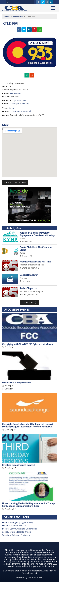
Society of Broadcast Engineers (16, 531)
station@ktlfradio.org (19, 103)
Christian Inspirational (21, 111)
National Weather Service (14, 525)
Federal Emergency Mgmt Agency (17, 522)
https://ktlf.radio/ (19, 100)
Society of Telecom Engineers (16, 535)
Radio (11, 108)
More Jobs (28, 302)
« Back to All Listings (15, 182)
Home (6, 16)
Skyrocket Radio (35, 577)
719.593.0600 (16, 93)
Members (18, 16)
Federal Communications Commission (20, 528)
